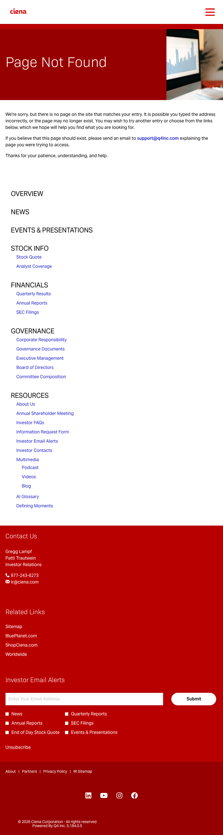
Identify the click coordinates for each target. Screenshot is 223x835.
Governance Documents (40, 349)
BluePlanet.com (28, 636)
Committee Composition (41, 377)
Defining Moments (34, 506)
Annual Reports (31, 303)
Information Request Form (42, 432)
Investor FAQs (30, 423)
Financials (29, 285)
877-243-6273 (24, 575)
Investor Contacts (34, 450)
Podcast (30, 467)
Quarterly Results (33, 294)
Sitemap (21, 626)
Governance (32, 331)
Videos (29, 477)
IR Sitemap (82, 771)
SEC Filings (27, 312)
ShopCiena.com (29, 645)
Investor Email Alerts (37, 441)
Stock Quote (29, 257)
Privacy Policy (55, 771)
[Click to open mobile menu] (210, 12)
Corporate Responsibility (41, 340)
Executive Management (40, 358)
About (10, 771)
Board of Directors (35, 367)
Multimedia (27, 459)
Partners (29, 771)
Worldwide (23, 654)
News (20, 212)
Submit (194, 699)
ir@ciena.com (24, 582)
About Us (25, 404)
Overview (27, 194)
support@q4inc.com (158, 138)
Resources (30, 395)
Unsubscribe (18, 747)
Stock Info (30, 248)
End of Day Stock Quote (35, 732)
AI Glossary (27, 496)
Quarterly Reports (89, 714)
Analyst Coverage (34, 266)
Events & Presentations (52, 230)
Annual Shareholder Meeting (45, 413)
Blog (26, 486)
